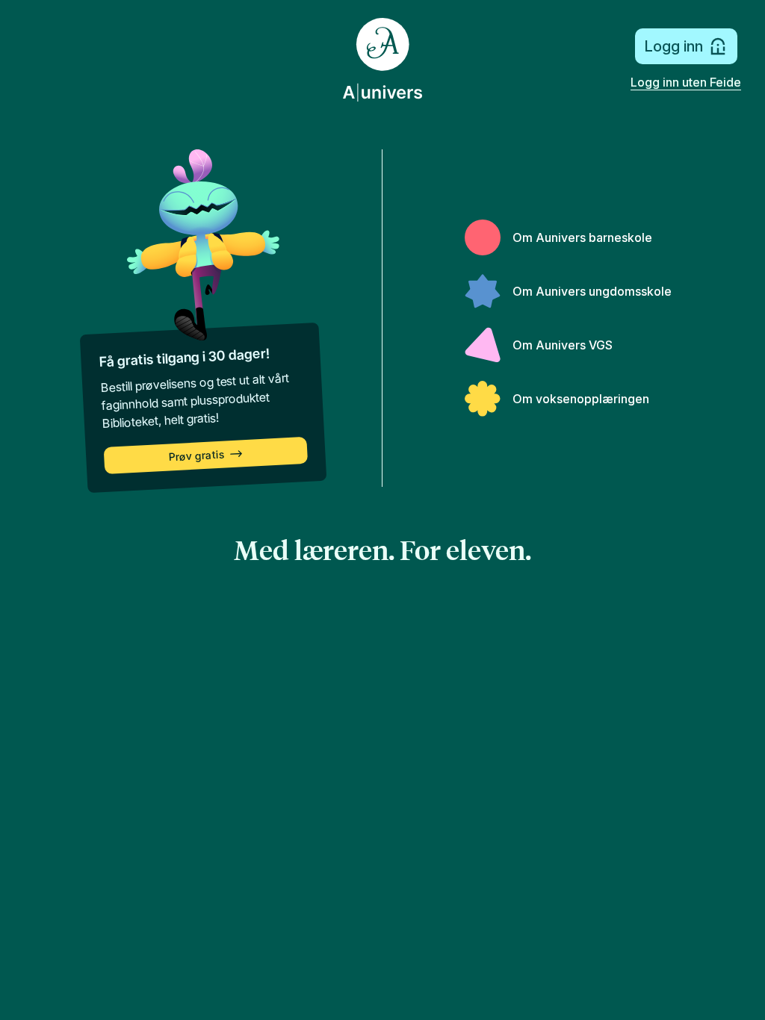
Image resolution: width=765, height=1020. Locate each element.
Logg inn (673, 46)
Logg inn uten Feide (686, 82)
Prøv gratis (196, 456)
